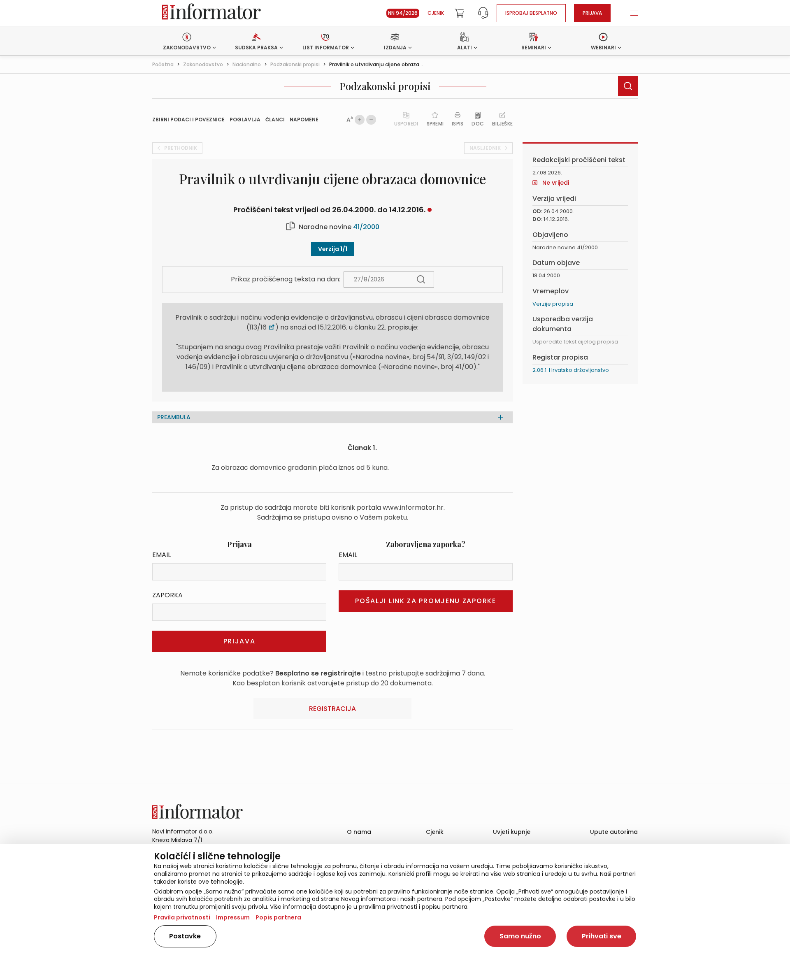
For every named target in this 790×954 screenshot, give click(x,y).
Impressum (233, 917)
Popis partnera (278, 917)
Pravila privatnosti (182, 917)
